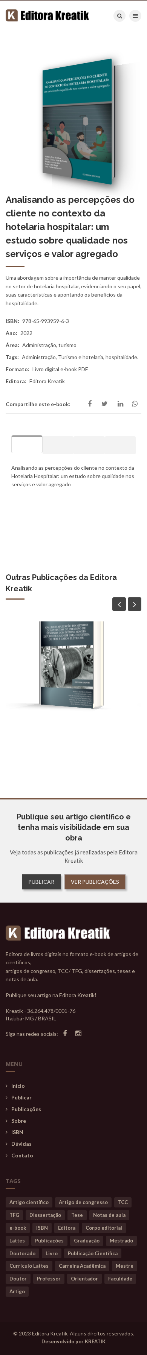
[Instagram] (78, 1033)
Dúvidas (21, 1143)
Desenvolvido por (73, 1341)
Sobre (18, 1120)
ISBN (17, 1132)
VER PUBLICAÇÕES (95, 881)
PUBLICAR (41, 881)
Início (18, 1085)
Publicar (21, 1097)
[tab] (27, 444)
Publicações (26, 1109)
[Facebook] (65, 1033)
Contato (22, 1155)
